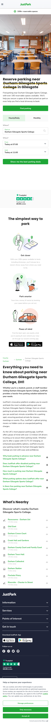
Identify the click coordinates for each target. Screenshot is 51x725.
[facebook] (3, 651)
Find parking (25, 108)
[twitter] (13, 651)
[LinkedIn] (18, 651)
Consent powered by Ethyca (37, 721)
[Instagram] (8, 651)
